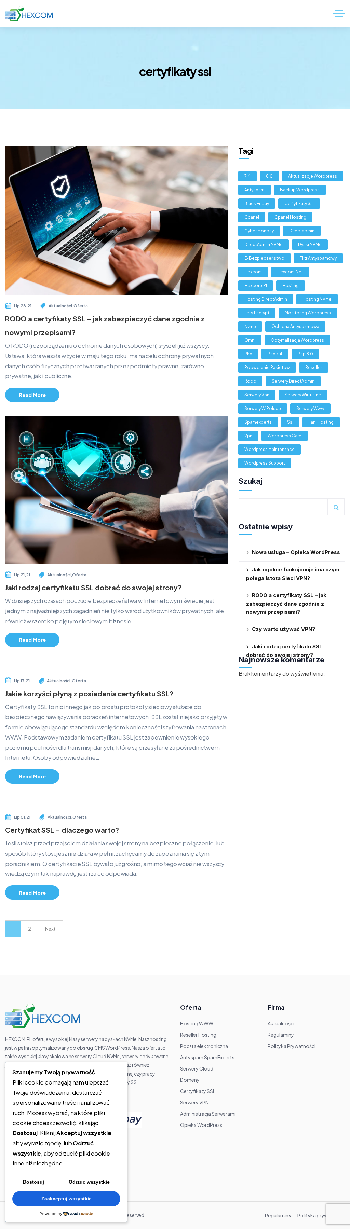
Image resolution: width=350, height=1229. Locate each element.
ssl (290, 422)
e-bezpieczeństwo (264, 258)
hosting (290, 285)
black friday (256, 203)
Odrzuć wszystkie (89, 1182)
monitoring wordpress (308, 312)
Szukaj (251, 481)
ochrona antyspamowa (295, 326)
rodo (250, 381)
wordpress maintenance (269, 449)
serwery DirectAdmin (293, 381)
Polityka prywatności (321, 1215)
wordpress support (264, 463)
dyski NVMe (310, 244)
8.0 (269, 176)
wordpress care (284, 435)
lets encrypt (256, 312)
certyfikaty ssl (299, 203)
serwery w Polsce (262, 408)
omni (249, 340)
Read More (32, 395)
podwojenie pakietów (267, 367)
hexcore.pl (255, 285)
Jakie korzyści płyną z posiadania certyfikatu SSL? (89, 693)
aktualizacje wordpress (312, 176)
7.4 (247, 176)
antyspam (254, 189)
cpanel (251, 217)
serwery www (310, 408)
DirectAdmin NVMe (263, 244)
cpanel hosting (290, 217)
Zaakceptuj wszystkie (66, 1198)
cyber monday (259, 230)
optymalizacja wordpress (297, 340)
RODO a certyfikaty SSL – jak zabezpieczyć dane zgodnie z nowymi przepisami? (286, 603)
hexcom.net (290, 271)
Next (50, 929)
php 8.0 (305, 353)
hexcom (253, 271)
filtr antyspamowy (318, 258)
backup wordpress (300, 189)
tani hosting (321, 422)
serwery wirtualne (303, 394)
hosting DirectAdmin (265, 299)
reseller (313, 367)
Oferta (80, 305)
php (248, 353)
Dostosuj (33, 1182)
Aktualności (60, 305)
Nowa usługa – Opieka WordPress (296, 552)
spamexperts (258, 422)
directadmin (301, 230)
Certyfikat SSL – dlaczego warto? (62, 830)
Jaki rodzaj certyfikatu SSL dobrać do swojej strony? (93, 587)
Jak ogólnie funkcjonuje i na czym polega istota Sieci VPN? (292, 573)
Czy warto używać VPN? (283, 629)
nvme (250, 326)
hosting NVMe (317, 299)
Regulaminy (278, 1215)
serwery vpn (256, 394)
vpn (248, 435)
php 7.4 (275, 353)
